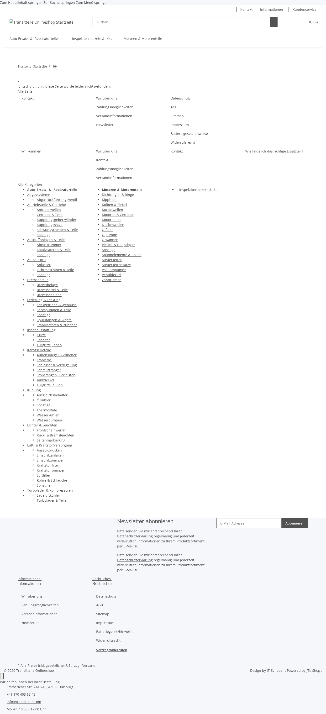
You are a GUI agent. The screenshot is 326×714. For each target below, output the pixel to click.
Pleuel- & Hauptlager (118, 244)
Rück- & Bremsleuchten (55, 435)
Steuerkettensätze (116, 264)
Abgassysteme (38, 194)
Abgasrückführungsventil (57, 199)
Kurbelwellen (112, 209)
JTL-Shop (313, 670)
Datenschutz (181, 98)
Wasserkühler (48, 415)
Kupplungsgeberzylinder (56, 219)
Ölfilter (107, 229)
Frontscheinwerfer (51, 430)
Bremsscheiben (49, 295)
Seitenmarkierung (51, 440)
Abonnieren (295, 523)
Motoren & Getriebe (118, 214)
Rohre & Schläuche (52, 480)
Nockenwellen (113, 224)
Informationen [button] (271, 9)
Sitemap (177, 116)
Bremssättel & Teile (52, 290)
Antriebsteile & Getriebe (46, 204)
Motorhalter (111, 219)
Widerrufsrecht (183, 142)
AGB (174, 107)
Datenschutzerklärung (135, 560)
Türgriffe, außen (50, 385)
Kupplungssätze (50, 224)
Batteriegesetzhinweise (189, 133)
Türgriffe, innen (49, 345)
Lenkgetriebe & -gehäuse (57, 305)
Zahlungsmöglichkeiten (114, 107)
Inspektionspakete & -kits (198, 189)
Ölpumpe (109, 234)
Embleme (44, 360)
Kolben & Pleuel (114, 204)
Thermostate (47, 410)
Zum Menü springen (92, 2)
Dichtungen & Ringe (118, 194)
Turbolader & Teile (52, 500)
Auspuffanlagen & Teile (46, 239)
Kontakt (246, 9)
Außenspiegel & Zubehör (57, 355)
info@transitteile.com (24, 701)
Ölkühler (44, 400)
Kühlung (34, 390)
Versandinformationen (114, 116)
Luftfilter (43, 475)
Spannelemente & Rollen (122, 254)
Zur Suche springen (59, 2)
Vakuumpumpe (114, 270)
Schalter (43, 340)
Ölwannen (110, 239)
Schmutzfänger (49, 370)
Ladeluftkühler (48, 495)
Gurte (41, 335)
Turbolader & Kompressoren (50, 490)
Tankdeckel (45, 380)
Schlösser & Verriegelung (57, 365)
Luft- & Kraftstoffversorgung (49, 445)
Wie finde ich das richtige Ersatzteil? (274, 151)
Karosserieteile (39, 350)
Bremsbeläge (47, 285)
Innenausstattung (41, 330)
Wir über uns (106, 98)
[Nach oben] (2, 676)
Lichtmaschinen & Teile (55, 270)
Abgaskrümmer (49, 244)
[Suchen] (274, 22)
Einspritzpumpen (50, 460)
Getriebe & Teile (50, 214)
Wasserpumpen (49, 420)
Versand (88, 665)
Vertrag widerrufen (111, 650)
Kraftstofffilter (48, 465)
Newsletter (105, 124)
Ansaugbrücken (49, 450)
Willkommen (31, 151)
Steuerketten (112, 259)
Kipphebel (110, 199)
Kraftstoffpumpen (51, 470)
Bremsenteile (37, 280)
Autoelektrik (36, 259)
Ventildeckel (111, 275)
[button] (233, 9)
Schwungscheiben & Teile (57, 229)
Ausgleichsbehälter (52, 395)
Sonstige (43, 234)
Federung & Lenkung (43, 300)
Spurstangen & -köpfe (54, 320)
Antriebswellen (49, 209)
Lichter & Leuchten (42, 425)
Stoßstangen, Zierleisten (56, 375)
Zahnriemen (111, 280)
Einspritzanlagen (50, 455)
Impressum (180, 124)
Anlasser (44, 264)
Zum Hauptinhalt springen (21, 2)
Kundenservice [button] (304, 9)
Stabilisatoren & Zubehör (57, 325)
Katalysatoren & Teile (54, 249)
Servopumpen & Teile (54, 310)
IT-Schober (276, 670)
